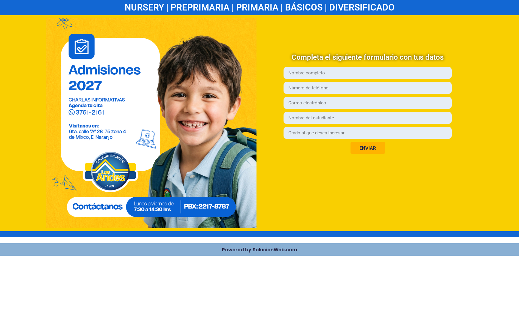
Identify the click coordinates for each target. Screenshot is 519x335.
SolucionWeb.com (275, 249)
